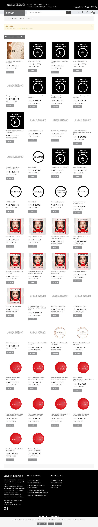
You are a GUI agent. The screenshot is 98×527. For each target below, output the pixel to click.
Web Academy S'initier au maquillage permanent (81, 414)
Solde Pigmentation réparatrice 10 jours (37, 343)
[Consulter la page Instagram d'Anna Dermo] (7, 509)
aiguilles (6, 488)
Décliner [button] (51, 524)
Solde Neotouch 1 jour (12, 343)
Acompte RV (32, 167)
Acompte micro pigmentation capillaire (82, 96)
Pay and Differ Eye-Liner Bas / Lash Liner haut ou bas (60, 237)
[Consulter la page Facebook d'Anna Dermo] (5, 509)
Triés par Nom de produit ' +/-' (14, 37)
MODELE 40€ (32, 202)
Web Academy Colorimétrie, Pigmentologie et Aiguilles (14, 414)
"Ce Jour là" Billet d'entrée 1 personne (14, 61)
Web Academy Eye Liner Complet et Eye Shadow (35, 414)
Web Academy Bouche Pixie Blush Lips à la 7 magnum (59, 378)
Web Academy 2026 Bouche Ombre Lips (59, 343)
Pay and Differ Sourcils (80, 271)
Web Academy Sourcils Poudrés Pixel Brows (35, 449)
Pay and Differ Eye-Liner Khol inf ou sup (14, 272)
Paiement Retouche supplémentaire (79, 202)
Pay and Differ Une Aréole (13, 306)
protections (18, 488)
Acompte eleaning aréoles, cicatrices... (36, 96)
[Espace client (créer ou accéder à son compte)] (82, 12)
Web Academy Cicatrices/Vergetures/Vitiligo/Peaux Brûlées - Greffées (82, 379)
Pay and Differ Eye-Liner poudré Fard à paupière (35, 272)
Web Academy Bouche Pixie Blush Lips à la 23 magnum (36, 378)
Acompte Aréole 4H (34, 61)
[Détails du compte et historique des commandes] (87, 12)
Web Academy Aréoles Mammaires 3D (13, 378)
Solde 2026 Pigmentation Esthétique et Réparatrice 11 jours (37, 308)
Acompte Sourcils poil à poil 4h (60, 167)
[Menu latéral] (78, 12)
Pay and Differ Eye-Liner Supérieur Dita (58, 272)
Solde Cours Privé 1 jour (58, 306)
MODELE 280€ (10, 202)
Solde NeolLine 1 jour (79, 306)
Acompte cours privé (12, 96)
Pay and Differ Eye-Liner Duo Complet (82, 237)
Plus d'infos (59, 524)
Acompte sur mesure (79, 167)
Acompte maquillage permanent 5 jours (57, 96)
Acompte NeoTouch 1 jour (59, 130)
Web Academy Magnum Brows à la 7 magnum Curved (60, 414)
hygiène (11, 488)
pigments (19, 486)
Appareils (13, 486)
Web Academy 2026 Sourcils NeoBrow (81, 343)
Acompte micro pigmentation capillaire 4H (14, 131)
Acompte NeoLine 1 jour (35, 130)
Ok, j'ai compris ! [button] (41, 524)
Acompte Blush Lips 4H (80, 61)
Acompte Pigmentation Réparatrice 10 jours (13, 168)
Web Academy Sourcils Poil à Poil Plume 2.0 (14, 449)
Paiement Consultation (58, 202)
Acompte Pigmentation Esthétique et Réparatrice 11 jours (82, 132)
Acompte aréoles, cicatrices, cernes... (59, 61)
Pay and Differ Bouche (35, 236)
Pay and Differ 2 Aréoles (13, 236)
